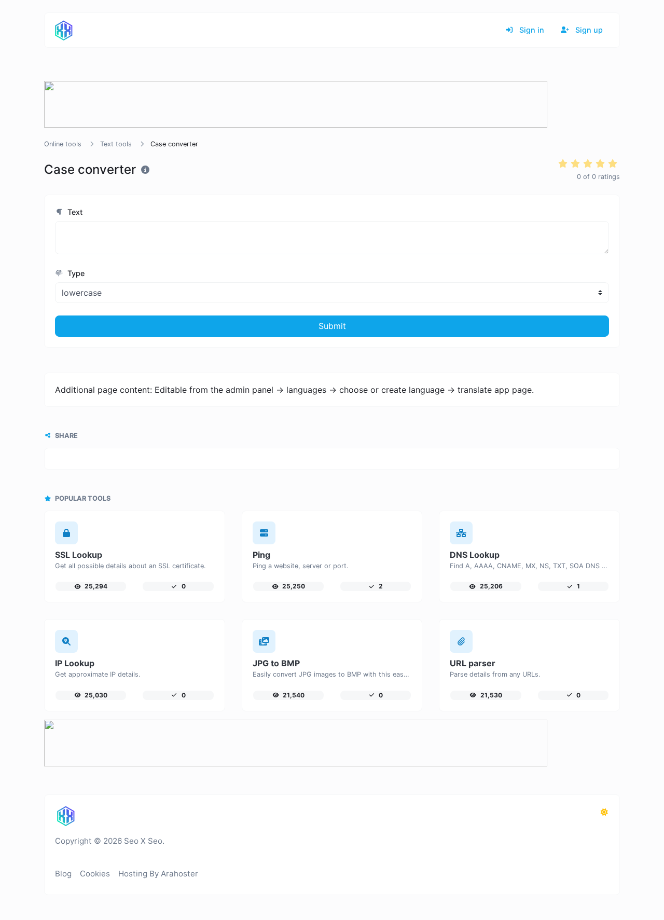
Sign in (530, 29)
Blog (63, 873)
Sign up (588, 29)
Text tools (116, 144)
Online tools (62, 144)
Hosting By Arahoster (158, 873)
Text (73, 212)
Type (75, 273)
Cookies (95, 873)
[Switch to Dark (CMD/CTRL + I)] (604, 812)
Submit (332, 326)
